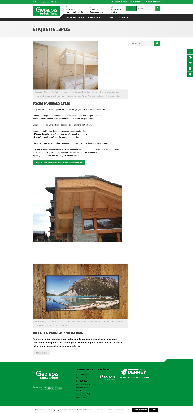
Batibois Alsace (80, 92)
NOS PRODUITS (94, 17)
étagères (115, 92)
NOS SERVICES (81, 381)
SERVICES (111, 17)
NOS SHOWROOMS (136, 2)
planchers (77, 96)
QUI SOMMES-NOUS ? (84, 374)
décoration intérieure (98, 321)
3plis (72, 92)
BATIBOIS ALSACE (74, 17)
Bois (88, 92)
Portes (84, 96)
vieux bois (42, 325)
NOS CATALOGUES (83, 384)
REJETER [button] (153, 410)
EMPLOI (125, 17)
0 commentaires (114, 96)
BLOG (131, 8)
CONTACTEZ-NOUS (83, 394)
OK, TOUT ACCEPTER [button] (140, 410)
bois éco (87, 321)
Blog (65, 92)
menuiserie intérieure (42, 96)
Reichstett (91, 96)
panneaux (61, 96)
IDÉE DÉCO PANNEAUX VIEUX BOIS (58, 332)
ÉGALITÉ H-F (80, 397)
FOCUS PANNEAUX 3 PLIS (51, 103)
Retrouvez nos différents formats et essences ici (59, 163)
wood (49, 325)
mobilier (54, 96)
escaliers (108, 92)
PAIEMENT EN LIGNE (83, 387)
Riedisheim (100, 96)
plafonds (70, 96)
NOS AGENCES (81, 391)
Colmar (101, 92)
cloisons (94, 92)
